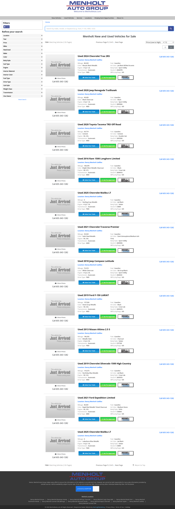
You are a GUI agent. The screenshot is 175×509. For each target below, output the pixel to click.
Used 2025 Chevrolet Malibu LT (94, 192)
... (114, 42)
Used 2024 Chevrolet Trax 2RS (94, 56)
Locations (88, 18)
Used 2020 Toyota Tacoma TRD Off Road (99, 124)
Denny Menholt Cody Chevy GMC (103, 499)
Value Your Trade (89, 77)
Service (79, 18)
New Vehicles (56, 18)
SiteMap (127, 507)
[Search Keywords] (171, 28)
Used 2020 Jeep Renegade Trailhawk (97, 90)
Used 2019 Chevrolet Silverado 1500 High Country (104, 363)
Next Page (119, 42)
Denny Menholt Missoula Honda (78, 501)
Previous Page (101, 42)
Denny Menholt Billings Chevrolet (80, 499)
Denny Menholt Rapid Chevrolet (100, 501)
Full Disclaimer (129, 484)
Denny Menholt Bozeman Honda (57, 499)
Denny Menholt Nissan (37, 499)
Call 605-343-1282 (166, 57)
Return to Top (139, 465)
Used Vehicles (69, 18)
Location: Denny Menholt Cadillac (90, 60)
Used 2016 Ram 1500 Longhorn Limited (99, 158)
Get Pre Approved (109, 77)
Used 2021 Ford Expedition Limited (96, 397)
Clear (7, 27)
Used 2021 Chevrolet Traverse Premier (98, 226)
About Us (120, 18)
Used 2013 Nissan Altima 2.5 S (94, 329)
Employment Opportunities (104, 18)
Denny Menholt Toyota (120, 501)
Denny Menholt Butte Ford (124, 499)
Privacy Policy (110, 507)
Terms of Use (120, 507)
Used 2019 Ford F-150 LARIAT (93, 295)
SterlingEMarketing (99, 507)
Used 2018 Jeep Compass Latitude (96, 260)
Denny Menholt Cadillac (136, 501)
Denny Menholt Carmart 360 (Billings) (53, 501)
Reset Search (22, 99)
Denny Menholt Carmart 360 (87, 503)
